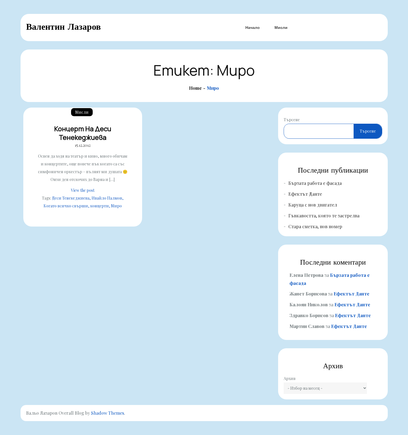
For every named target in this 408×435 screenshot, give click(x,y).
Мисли (281, 27)
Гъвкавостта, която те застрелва (323, 215)
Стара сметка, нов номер (315, 226)
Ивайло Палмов (107, 198)
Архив (290, 378)
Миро (116, 205)
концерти (99, 205)
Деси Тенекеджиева (70, 198)
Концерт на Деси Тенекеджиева (82, 133)
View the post (82, 190)
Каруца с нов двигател (312, 205)
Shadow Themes (107, 413)
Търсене (292, 119)
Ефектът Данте (305, 194)
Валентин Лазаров (63, 27)
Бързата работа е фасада (315, 183)
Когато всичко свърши (66, 205)
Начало (252, 27)
